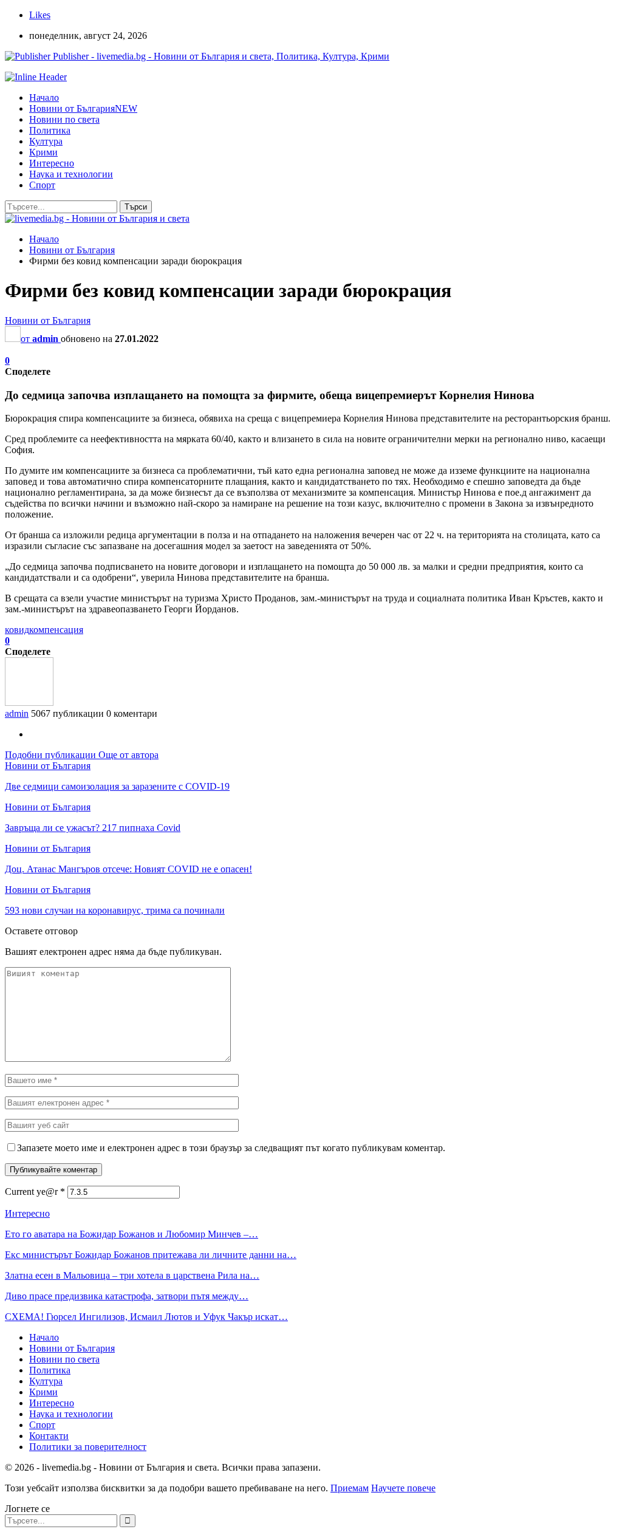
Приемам (349, 1488)
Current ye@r (35, 1191)
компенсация (56, 629)
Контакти (49, 1436)
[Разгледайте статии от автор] (29, 702)
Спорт (42, 185)
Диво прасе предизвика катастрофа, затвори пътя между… (126, 1296)
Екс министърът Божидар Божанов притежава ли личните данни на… (150, 1255)
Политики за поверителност (87, 1446)
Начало (44, 97)
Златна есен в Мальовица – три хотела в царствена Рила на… (132, 1275)
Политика (49, 130)
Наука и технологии (71, 174)
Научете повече (403, 1488)
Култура (46, 141)
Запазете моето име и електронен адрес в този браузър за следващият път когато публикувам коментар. (231, 1148)
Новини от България (83, 108)
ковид (17, 629)
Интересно (51, 163)
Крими (43, 152)
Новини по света (64, 119)
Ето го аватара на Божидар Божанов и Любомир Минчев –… (131, 1234)
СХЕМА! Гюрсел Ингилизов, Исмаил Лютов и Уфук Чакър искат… (146, 1316)
